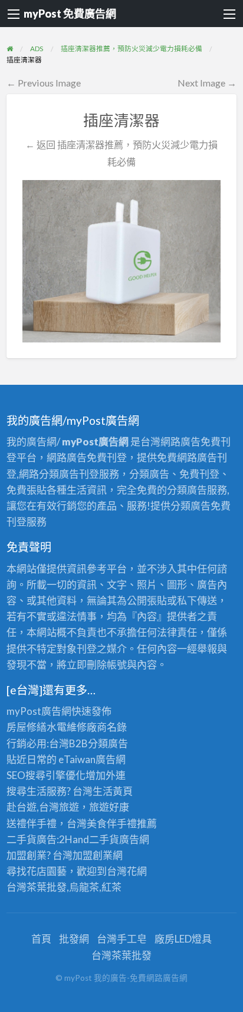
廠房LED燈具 (183, 939)
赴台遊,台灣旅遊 (42, 807)
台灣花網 (127, 871)
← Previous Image (43, 82)
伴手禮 (122, 823)
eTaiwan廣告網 (92, 759)
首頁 (41, 939)
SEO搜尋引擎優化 (46, 775)
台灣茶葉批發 (36, 887)
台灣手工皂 (122, 939)
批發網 (74, 939)
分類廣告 (108, 743)
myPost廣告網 (38, 711)
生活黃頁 (113, 791)
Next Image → (207, 82)
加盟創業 (93, 855)
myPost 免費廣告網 (70, 13)
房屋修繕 (26, 727)
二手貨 (104, 839)
